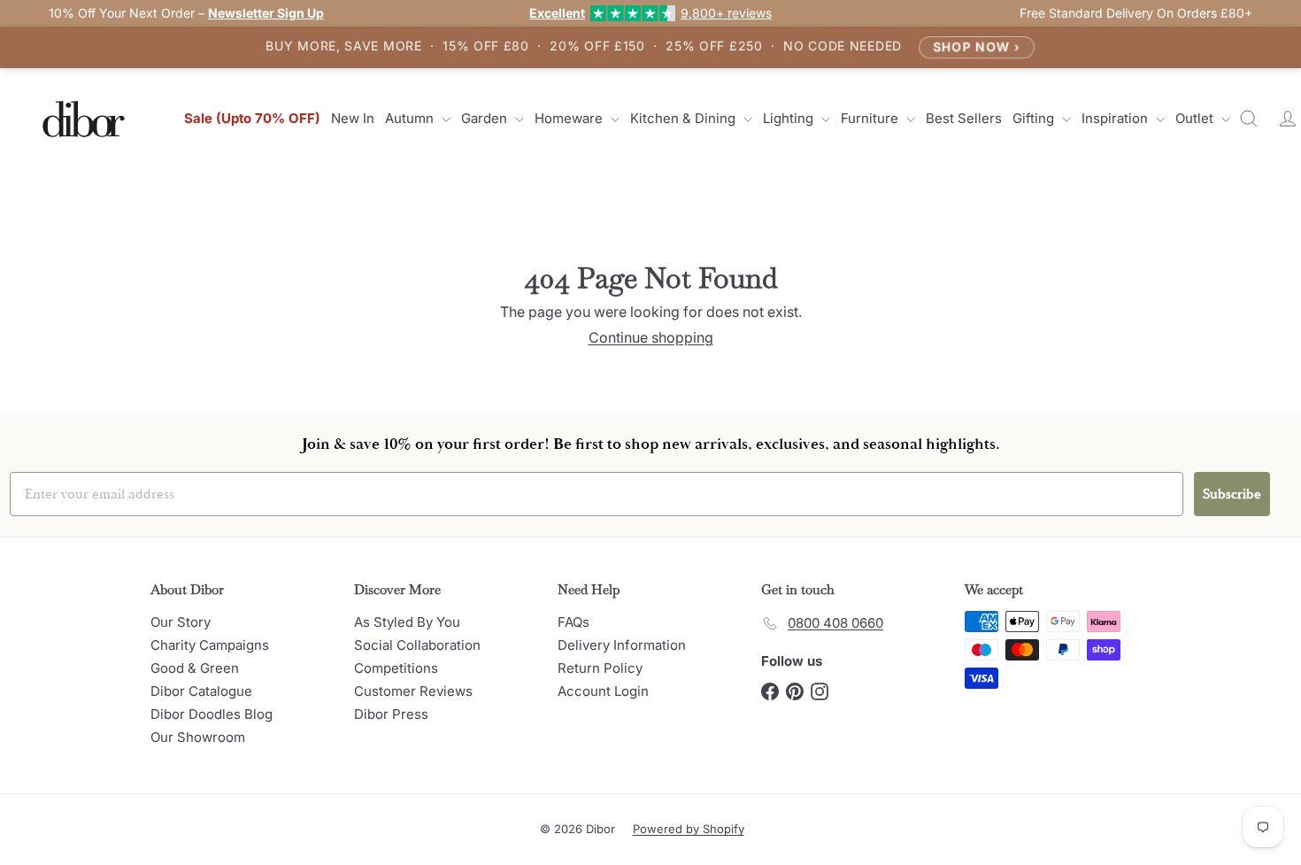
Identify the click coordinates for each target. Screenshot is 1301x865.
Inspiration (1116, 118)
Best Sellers (964, 118)
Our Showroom (197, 737)
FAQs (573, 622)
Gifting (1035, 118)
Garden (486, 118)
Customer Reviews (413, 691)
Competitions (396, 668)
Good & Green (194, 668)
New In (352, 118)
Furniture (871, 118)
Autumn (411, 118)
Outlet (1196, 118)
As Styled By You (407, 622)
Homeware (570, 118)
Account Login (603, 691)
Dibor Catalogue (201, 691)
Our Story (180, 622)
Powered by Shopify (688, 829)
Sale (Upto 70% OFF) (252, 118)
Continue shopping (651, 337)
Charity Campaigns (209, 645)
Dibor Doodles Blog (211, 714)
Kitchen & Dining (684, 118)
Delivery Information (622, 645)
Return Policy (600, 668)
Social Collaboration (417, 645)
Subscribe (1232, 494)
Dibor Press (391, 714)
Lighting (790, 118)
